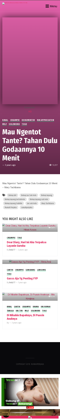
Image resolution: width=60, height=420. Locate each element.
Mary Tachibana (48, 203)
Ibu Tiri (19, 311)
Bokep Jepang (46, 195)
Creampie (15, 120)
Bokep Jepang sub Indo (39, 199)
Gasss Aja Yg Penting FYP (22, 278)
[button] (30, 375)
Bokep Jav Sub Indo (28, 195)
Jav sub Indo (32, 203)
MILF (4, 124)
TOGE (24, 124)
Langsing (41, 270)
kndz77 (12, 250)
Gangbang (30, 270)
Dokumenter (28, 120)
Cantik (10, 270)
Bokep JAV (12, 195)
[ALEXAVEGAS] (30, 412)
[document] (30, 397)
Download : (30, 107)
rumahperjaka (26, 207)
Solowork (14, 124)
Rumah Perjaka (11, 207)
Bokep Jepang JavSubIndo (15, 199)
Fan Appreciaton (45, 120)
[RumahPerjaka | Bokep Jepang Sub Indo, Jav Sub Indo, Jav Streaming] (14, 3)
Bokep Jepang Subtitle (13, 203)
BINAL (5, 120)
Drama (36, 307)
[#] (30, 417)
